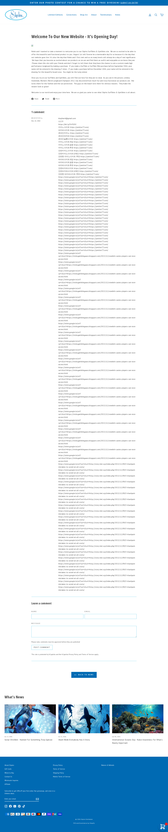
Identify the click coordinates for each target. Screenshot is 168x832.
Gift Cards (8, 769)
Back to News (85, 675)
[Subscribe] (37, 798)
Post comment (42, 647)
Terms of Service (88, 654)
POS (74, 823)
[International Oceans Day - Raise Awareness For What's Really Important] (137, 718)
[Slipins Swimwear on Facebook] (10, 806)
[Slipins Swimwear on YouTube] (14, 806)
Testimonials (106, 14)
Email (88, 611)
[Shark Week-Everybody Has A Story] (84, 718)
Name (34, 611)
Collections (71, 14)
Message (36, 623)
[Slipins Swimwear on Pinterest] (19, 806)
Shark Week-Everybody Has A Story (74, 739)
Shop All (84, 14)
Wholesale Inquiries (11, 780)
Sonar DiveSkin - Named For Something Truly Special (28, 739)
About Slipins (9, 765)
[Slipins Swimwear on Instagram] (6, 806)
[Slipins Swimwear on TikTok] (23, 806)
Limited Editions (55, 14)
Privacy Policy (73, 654)
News (117, 14)
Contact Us (8, 777)
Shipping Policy (58, 773)
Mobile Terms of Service (61, 777)
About (94, 14)
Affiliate (7, 784)
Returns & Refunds (107, 765)
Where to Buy (9, 773)
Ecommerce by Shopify (87, 823)
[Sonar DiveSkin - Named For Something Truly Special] (30, 718)
